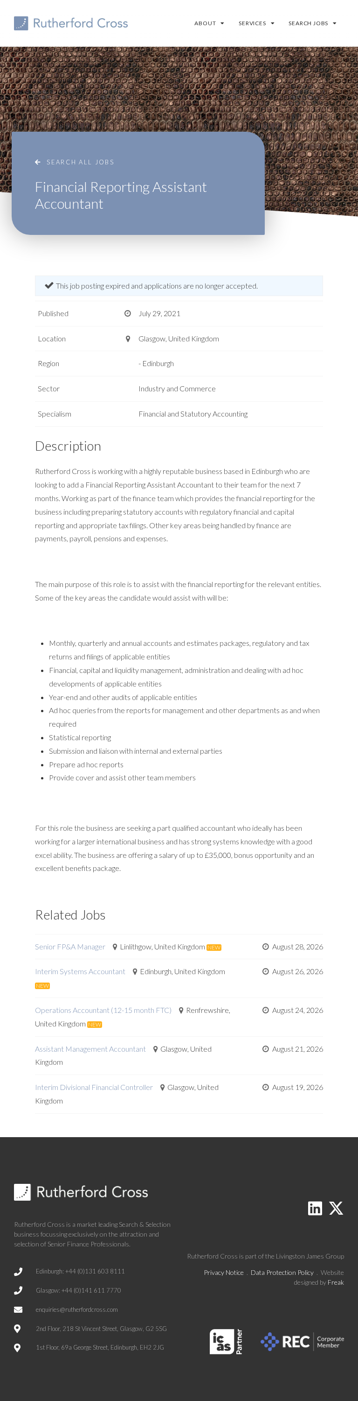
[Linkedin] (315, 1208)
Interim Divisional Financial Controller (94, 1087)
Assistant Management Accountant (90, 1048)
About (205, 23)
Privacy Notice (224, 1272)
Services (252, 23)
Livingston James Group (310, 1256)
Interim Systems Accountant (80, 971)
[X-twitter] (336, 1208)
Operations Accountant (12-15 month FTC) (103, 1009)
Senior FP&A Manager (70, 946)
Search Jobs (308, 23)
